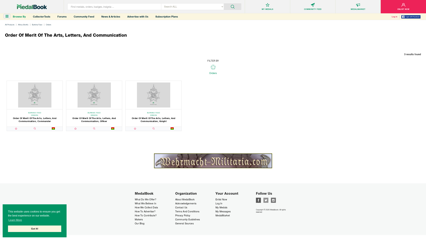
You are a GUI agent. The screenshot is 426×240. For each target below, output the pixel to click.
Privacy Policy (182, 215)
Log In (218, 203)
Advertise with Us (137, 16)
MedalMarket (222, 215)
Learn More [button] (15, 220)
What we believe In (145, 203)
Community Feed (84, 16)
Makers (139, 219)
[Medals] (32, 6)
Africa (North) (23, 25)
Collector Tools (41, 16)
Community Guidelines (187, 219)
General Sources (184, 223)
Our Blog (139, 223)
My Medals (221, 207)
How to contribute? (146, 215)
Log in (394, 17)
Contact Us (181, 207)
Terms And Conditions (187, 211)
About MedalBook (185, 199)
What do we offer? (145, 199)
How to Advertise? (145, 211)
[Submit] (232, 6)
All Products (9, 25)
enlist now (221, 199)
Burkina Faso (37, 25)
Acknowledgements (186, 203)
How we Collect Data (146, 207)
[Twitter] (265, 200)
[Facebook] (258, 200)
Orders (48, 25)
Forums (62, 16)
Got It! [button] (34, 228)
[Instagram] (273, 200)
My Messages (223, 211)
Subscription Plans (166, 16)
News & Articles (110, 16)
